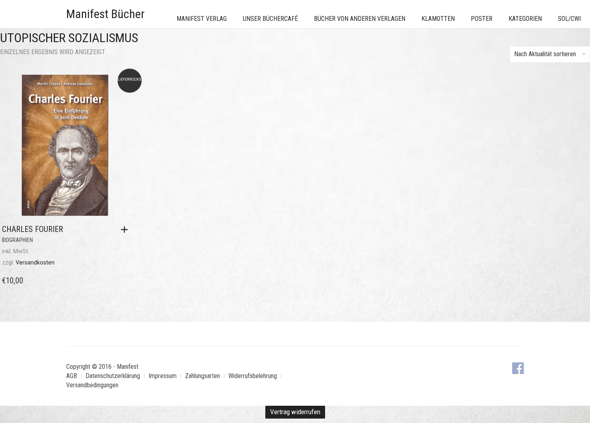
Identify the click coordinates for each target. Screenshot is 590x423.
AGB (71, 376)
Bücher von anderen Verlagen (359, 18)
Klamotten (438, 18)
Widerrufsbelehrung (252, 376)
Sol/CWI (569, 18)
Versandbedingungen (92, 385)
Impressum (163, 376)
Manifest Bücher (105, 14)
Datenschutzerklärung (112, 376)
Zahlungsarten (202, 376)
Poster (481, 18)
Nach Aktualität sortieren (545, 54)
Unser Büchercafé (270, 18)
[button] (126, 229)
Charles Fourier (32, 229)
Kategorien (525, 18)
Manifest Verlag (202, 18)
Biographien (17, 240)
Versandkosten (35, 262)
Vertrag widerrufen (295, 412)
